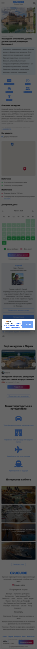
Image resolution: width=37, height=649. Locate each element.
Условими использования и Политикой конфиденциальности (13, 325)
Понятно (28, 324)
